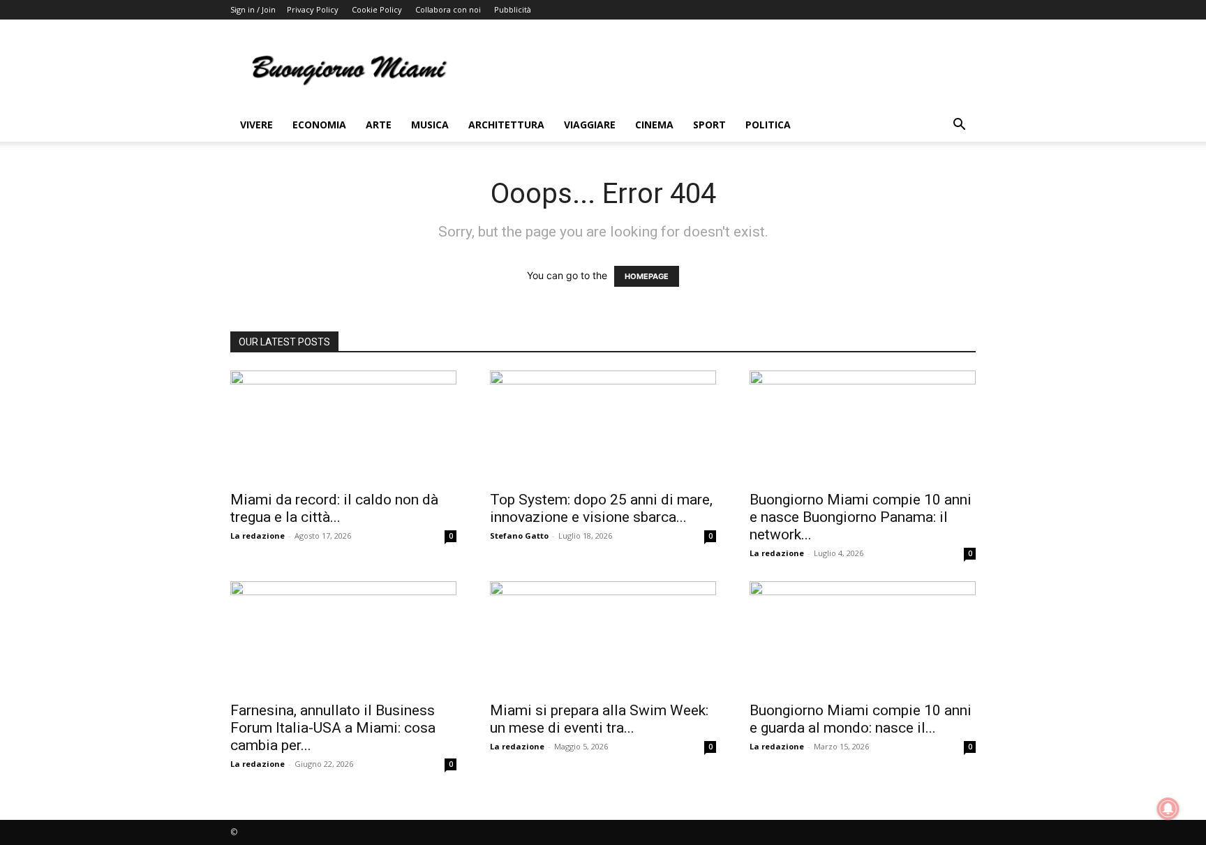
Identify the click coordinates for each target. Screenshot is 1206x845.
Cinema (654, 124)
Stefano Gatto (519, 535)
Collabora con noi (448, 9)
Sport (709, 124)
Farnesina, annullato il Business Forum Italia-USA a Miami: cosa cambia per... (333, 728)
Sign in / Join (253, 9)
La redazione (257, 535)
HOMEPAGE (647, 276)
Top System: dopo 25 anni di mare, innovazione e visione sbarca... (601, 508)
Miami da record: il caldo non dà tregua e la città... (334, 508)
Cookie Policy (377, 9)
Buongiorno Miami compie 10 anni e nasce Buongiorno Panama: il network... (861, 517)
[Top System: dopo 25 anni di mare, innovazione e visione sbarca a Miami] (603, 426)
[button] (959, 126)
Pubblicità (512, 9)
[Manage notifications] (1168, 809)
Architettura (506, 124)
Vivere (256, 124)
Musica (430, 124)
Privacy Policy (312, 9)
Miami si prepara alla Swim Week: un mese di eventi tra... (599, 719)
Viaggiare (590, 124)
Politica (768, 124)
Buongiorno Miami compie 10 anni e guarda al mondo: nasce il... (861, 719)
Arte (379, 124)
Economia (319, 124)
